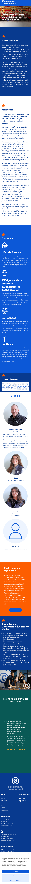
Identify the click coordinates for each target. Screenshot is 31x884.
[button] (28, 854)
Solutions (3, 800)
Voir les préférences (15, 880)
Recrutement (4, 810)
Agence (3, 798)
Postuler (15, 610)
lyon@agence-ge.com (6, 825)
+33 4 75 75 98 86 (8, 838)
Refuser (15, 876)
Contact (3, 807)
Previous (3, 737)
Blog (2, 805)
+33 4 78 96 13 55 (8, 823)
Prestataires (4, 803)
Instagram (24, 798)
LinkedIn (24, 801)
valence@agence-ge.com (7, 840)
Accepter (15, 871)
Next (28, 737)
